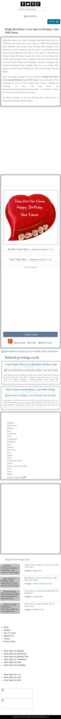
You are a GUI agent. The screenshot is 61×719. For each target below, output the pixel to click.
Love (9, 453)
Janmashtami (38, 596)
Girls (9, 444)
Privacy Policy (10, 641)
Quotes (9, 463)
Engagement (12, 439)
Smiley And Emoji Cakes (17, 466)
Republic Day (38, 609)
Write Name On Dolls (12, 662)
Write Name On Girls (12, 677)
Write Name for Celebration (15, 659)
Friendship (11, 442)
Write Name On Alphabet (14, 651)
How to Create (9, 633)
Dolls (9, 436)
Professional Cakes (14, 461)
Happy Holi (37, 571)
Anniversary (12, 425)
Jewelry (10, 447)
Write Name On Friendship (15, 665)
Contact (7, 639)
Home (6, 627)
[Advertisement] (30, 141)
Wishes (9, 474)
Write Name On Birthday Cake (16, 657)
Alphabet (10, 423)
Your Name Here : (30, 259)
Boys (9, 431)
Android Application (15, 477)
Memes (10, 455)
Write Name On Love (12, 674)
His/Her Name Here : (30, 249)
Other (9, 458)
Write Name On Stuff (12, 680)
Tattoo (9, 471)
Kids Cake (11, 450)
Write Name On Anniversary (15, 654)
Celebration (11, 434)
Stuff (9, 469)
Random (7, 630)
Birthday (10, 428)
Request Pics (9, 636)
